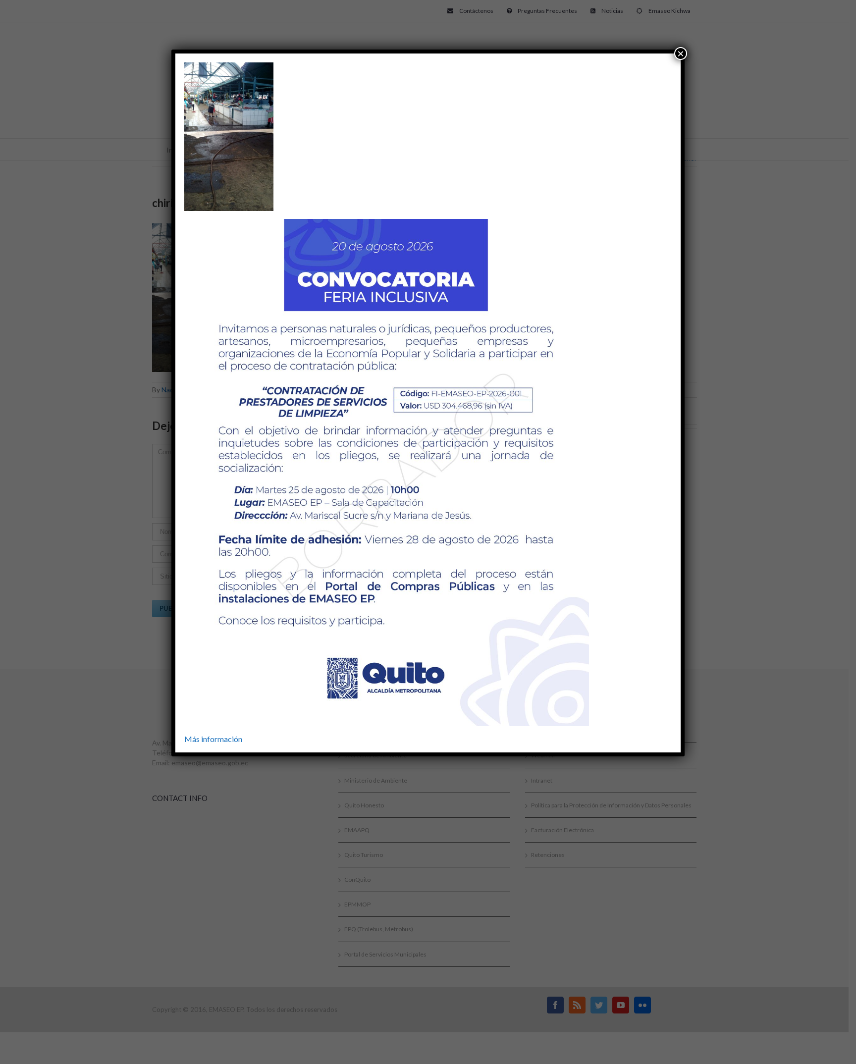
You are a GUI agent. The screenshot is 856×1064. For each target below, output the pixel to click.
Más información (213, 739)
